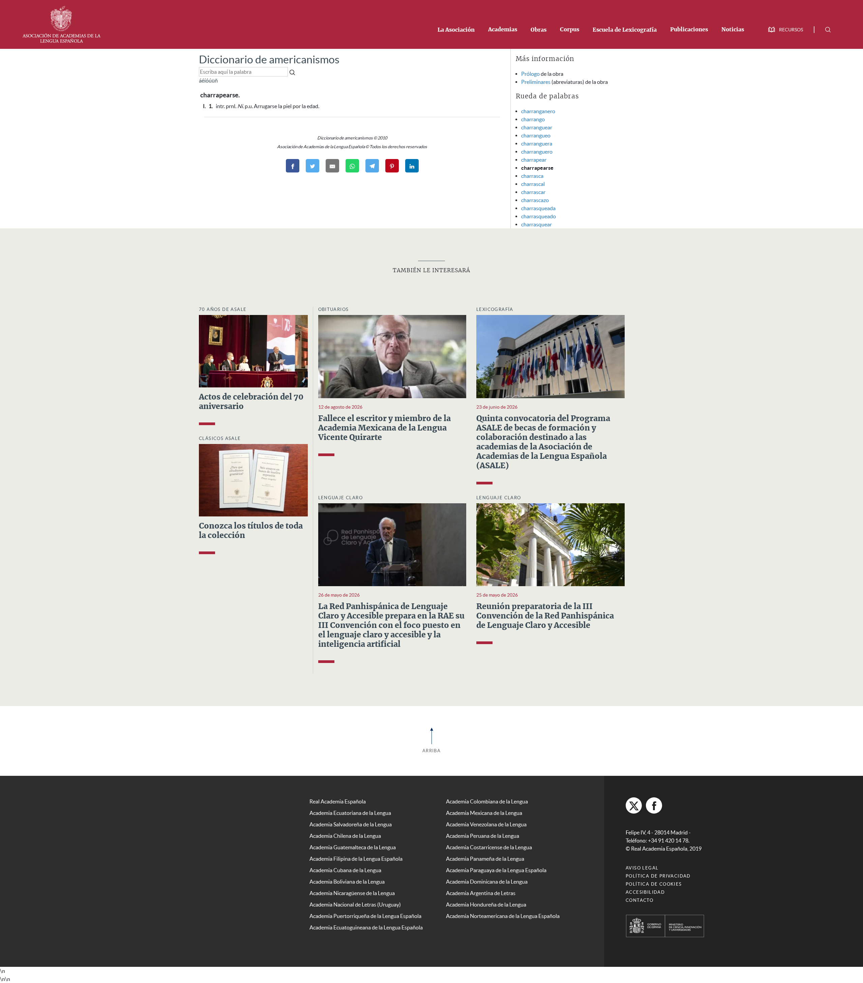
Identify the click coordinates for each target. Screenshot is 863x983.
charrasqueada (538, 208)
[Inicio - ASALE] (61, 24)
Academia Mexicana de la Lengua (484, 813)
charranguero (537, 152)
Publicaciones (689, 29)
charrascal (533, 184)
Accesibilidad (645, 892)
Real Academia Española (337, 801)
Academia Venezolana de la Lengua (486, 824)
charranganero (538, 111)
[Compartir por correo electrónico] (332, 165)
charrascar (533, 192)
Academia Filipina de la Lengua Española (356, 859)
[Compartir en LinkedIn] (412, 165)
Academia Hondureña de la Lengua (486, 904)
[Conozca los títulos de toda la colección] (253, 480)
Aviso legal (642, 867)
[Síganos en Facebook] (654, 805)
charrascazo (535, 200)
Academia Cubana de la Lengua (345, 870)
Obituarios (333, 309)
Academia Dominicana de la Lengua (487, 882)
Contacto (639, 900)
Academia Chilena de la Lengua (345, 836)
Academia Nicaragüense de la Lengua (352, 893)
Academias (502, 29)
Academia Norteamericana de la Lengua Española (503, 916)
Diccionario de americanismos (269, 59)
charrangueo (535, 135)
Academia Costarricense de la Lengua (489, 847)
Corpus (569, 29)
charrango (533, 119)
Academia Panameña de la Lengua (485, 859)
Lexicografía (494, 309)
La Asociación (456, 30)
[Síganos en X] (634, 805)
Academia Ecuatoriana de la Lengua (350, 813)
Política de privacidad (658, 876)
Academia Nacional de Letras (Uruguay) (355, 904)
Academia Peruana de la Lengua (482, 836)
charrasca (532, 176)
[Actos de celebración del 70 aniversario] (253, 350)
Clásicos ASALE (220, 438)
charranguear (536, 127)
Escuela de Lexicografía (625, 30)
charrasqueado (538, 216)
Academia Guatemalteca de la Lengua (352, 847)
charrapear (533, 160)
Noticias (732, 29)
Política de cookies (654, 884)
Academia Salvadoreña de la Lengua (350, 824)
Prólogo (530, 74)
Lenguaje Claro (340, 497)
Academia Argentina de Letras (480, 893)
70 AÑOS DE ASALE (222, 309)
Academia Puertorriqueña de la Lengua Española (365, 916)
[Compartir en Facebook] (292, 165)
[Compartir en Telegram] (372, 165)
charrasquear (536, 224)
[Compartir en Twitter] (312, 165)
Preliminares (535, 82)
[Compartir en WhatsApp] (352, 165)
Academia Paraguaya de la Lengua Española (496, 870)
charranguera (536, 143)
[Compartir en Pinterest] (392, 165)
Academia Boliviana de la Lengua (347, 882)
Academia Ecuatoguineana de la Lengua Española (366, 927)
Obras (538, 30)
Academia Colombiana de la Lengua (487, 801)
